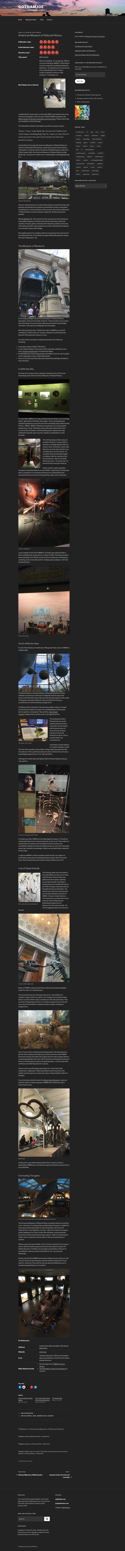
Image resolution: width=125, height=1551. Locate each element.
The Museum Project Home (83, 46)
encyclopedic (26, 1416)
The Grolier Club (57, 1398)
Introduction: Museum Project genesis (89, 95)
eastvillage (86, 139)
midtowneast (99, 156)
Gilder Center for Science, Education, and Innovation (37, 119)
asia (92, 132)
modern (85, 160)
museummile (80, 163)
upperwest (95, 174)
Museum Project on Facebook (95, 36)
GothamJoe (31, 7)
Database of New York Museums (85, 50)
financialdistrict (97, 139)
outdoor (78, 167)
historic (85, 146)
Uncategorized (27, 1413)
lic (81, 149)
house (99, 146)
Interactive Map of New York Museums (87, 55)
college (102, 135)
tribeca (78, 174)
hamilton (93, 142)
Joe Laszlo (36, 32)
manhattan (41, 1416)
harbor (100, 142)
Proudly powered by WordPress (27, 1546)
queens (85, 167)
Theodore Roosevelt (29, 351)
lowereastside (89, 149)
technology (95, 170)
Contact (49, 20)
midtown (89, 156)
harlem (78, 146)
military (78, 160)
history (92, 146)
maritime (100, 153)
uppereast (86, 174)
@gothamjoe (66, 1507)
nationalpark (91, 163)
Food (41, 20)
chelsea (86, 135)
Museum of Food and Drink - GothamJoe (37, 1444)
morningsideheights (97, 160)
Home (20, 20)
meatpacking (80, 156)
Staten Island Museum (52, 1080)
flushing (78, 142)
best (97, 132)
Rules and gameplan (83, 102)
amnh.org (42, 1352)
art (87, 132)
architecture (80, 132)
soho (77, 170)
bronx (102, 132)
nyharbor (100, 163)
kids (34, 1416)
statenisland (85, 170)
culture (78, 139)
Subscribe (80, 81)
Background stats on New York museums (90, 98)
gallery (85, 142)
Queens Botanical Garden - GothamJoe (37, 1436)
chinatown (94, 135)
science (50, 1416)
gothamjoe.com (60, 1499)
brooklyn (78, 135)
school (93, 167)
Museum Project (31, 20)
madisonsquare (81, 153)
